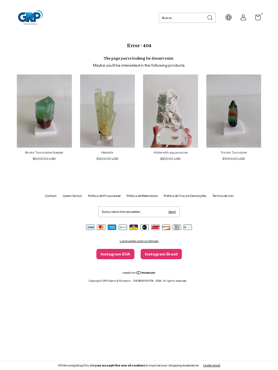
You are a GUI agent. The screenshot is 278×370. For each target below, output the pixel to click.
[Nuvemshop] (139, 273)
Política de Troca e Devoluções (185, 196)
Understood (211, 365)
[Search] (210, 17)
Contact (50, 196)
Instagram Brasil (161, 254)
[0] (256, 18)
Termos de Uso (222, 196)
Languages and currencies (139, 241)
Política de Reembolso (142, 196)
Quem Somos (72, 196)
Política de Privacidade (104, 196)
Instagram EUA (115, 254)
